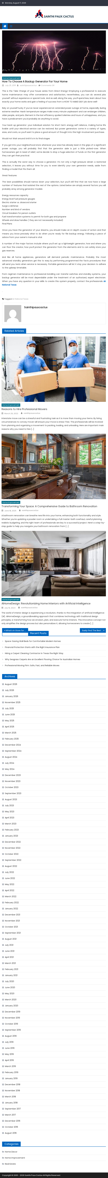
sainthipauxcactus (28, 85)
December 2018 (12, 1084)
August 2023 (11, 799)
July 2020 (9, 981)
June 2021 (9, 951)
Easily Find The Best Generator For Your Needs (94, 630)
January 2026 (11, 696)
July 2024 (9, 763)
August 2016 (11, 1133)
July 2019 (9, 1042)
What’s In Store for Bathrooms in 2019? (17, 630)
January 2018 (11, 1102)
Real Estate (10, 1163)
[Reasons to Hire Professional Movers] (54, 369)
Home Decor (11, 1151)
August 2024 (11, 757)
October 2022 (11, 854)
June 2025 (10, 714)
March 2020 (10, 999)
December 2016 (12, 1120)
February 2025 (12, 738)
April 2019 (9, 1060)
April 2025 (9, 726)
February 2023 (12, 829)
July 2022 (9, 872)
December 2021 (12, 914)
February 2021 (11, 969)
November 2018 (12, 1090)
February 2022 (12, 902)
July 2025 (9, 708)
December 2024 (13, 744)
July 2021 (9, 945)
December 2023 (13, 775)
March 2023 (10, 823)
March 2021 (10, 963)
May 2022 (9, 884)
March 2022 (10, 896)
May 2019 (9, 1054)
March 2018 (10, 1096)
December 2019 (12, 1011)
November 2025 (12, 702)
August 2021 (10, 939)
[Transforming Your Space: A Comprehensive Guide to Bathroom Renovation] (54, 466)
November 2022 (12, 848)
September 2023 (13, 793)
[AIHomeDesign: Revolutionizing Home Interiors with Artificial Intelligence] (54, 563)
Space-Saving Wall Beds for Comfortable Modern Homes (33, 641)
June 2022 (10, 878)
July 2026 (9, 690)
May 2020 (9, 993)
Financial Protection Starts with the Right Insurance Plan (32, 647)
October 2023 (11, 787)
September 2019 (13, 1029)
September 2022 (13, 860)
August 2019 (11, 1036)
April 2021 (9, 957)
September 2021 (13, 932)
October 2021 (11, 926)
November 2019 (12, 1017)
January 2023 (11, 835)
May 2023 (9, 811)
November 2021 (12, 920)
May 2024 (9, 769)
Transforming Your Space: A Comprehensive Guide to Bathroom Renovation (49, 506)
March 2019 (10, 1066)
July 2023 (9, 805)
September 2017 (13, 1108)
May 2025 (9, 720)
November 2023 (12, 781)
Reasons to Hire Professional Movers (24, 409)
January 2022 (11, 908)
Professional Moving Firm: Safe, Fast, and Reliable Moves (32, 665)
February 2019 (11, 1072)
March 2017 (10, 1114)
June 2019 (9, 1048)
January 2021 (11, 975)
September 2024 (13, 751)
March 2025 (10, 732)
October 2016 (11, 1127)
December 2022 (13, 841)
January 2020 (11, 1005)
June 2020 (10, 987)
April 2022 (9, 890)
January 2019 (11, 1078)
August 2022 (11, 866)
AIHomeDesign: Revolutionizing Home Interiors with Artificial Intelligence (46, 603)
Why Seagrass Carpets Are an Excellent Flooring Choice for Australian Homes (42, 659)
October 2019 (11, 1023)
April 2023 (9, 817)
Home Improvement (11, 78)
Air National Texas (20, 299)
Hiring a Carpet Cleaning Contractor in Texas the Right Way (34, 653)
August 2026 (11, 684)
